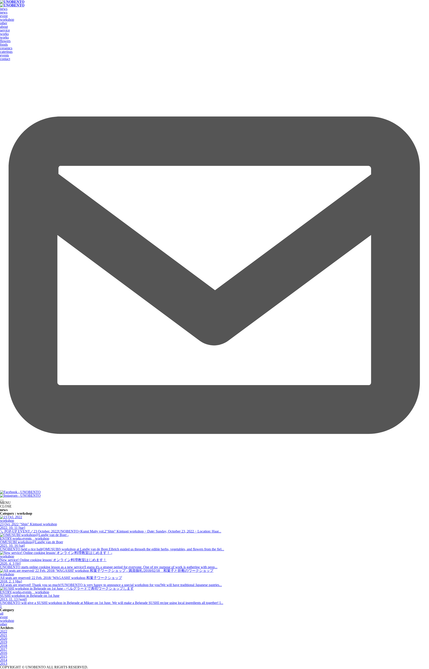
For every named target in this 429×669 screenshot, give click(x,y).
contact (5, 59)
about (4, 27)
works (4, 34)
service (5, 30)
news (3, 9)
